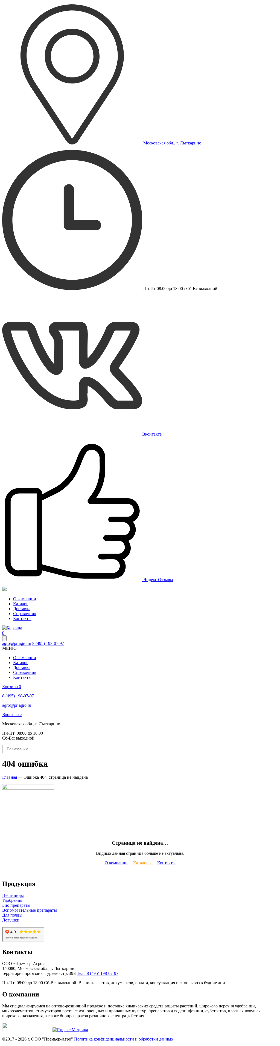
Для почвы (12, 915)
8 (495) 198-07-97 (48, 643)
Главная (9, 777)
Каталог (20, 603)
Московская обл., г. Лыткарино (171, 143)
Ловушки (10, 920)
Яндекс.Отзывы (157, 579)
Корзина (11, 686)
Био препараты (16, 905)
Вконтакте (152, 434)
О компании (24, 598)
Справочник (24, 613)
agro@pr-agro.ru (16, 643)
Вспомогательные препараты (29, 910)
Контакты (22, 618)
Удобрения (12, 900)
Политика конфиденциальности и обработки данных (123, 1039)
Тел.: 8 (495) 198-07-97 (97, 973)
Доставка (21, 608)
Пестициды (13, 895)
